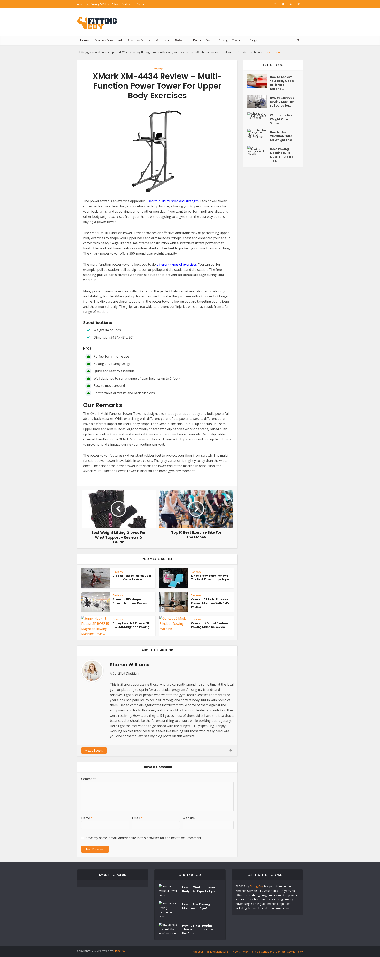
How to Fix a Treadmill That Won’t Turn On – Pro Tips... (198, 929)
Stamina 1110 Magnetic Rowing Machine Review (130, 601)
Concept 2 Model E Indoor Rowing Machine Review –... (210, 625)
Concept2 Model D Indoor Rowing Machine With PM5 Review (210, 603)
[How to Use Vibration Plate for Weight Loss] (258, 133)
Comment (88, 779)
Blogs (254, 40)
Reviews (157, 69)
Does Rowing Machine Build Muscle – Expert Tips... (281, 155)
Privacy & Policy (100, 4)
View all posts (94, 750)
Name (87, 818)
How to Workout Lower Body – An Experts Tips (198, 889)
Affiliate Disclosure (123, 4)
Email (137, 818)
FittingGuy (119, 951)
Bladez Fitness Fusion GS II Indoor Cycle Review (132, 577)
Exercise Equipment (108, 40)
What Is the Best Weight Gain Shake (282, 119)
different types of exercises (177, 264)
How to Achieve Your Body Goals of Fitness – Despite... (282, 83)
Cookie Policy (295, 951)
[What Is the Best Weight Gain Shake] (258, 115)
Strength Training (231, 40)
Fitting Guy (256, 886)
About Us (82, 4)
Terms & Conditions (262, 951)
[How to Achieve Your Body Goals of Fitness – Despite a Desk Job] (258, 81)
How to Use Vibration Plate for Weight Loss (281, 136)
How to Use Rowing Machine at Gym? (196, 906)
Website (189, 818)
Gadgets (162, 40)
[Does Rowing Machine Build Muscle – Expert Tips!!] (258, 150)
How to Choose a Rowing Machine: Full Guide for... (282, 102)
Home (84, 40)
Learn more (273, 52)
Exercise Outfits (139, 40)
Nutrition (181, 40)
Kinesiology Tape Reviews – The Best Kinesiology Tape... (211, 577)
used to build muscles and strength (172, 201)
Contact (141, 4)
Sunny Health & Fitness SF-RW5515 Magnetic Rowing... (132, 625)
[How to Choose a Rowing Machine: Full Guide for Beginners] (258, 101)
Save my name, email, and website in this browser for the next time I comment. (144, 838)
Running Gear (203, 40)
